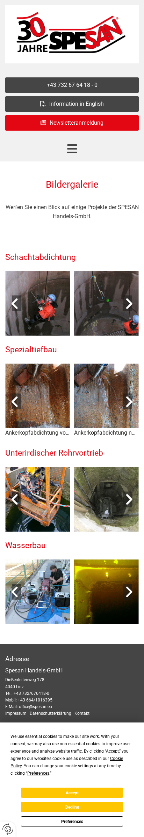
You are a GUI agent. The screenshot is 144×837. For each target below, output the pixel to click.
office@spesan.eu (35, 706)
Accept (72, 792)
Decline (72, 807)
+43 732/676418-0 (31, 693)
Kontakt (81, 713)
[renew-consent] (8, 829)
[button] (72, 85)
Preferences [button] (38, 773)
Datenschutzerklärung (50, 713)
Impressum (16, 713)
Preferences (72, 821)
